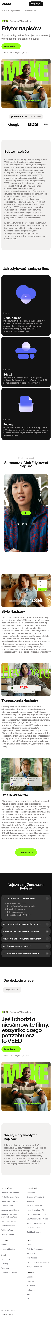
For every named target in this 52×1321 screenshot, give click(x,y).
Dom (3, 11)
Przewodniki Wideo (9, 1272)
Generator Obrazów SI (36, 1197)
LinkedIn (30, 1281)
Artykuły (4, 1264)
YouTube (30, 1277)
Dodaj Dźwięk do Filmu (10, 1192)
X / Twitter (31, 1286)
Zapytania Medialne (34, 1267)
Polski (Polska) (7, 1314)
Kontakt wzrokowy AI (35, 1210)
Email (29, 1299)
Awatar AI (31, 1192)
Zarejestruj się (36, 4)
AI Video (30, 1201)
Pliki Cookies (32, 1258)
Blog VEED (5, 1259)
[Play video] (26, 513)
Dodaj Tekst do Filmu (9, 1201)
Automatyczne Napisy (10, 1210)
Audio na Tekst (7, 1206)
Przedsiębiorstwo (8, 1249)
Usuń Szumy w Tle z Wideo (37, 1219)
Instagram (31, 1290)
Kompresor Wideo (8, 1221)
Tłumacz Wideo (7, 1234)
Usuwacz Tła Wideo (34, 1228)
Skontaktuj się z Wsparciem (38, 1262)
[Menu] (48, 3)
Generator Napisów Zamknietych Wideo (9, 1215)
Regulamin (31, 1253)
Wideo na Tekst (7, 1230)
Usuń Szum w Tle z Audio (36, 1214)
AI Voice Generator (34, 1206)
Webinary (5, 1268)
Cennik (4, 1245)
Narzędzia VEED (14, 11)
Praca (29, 1245)
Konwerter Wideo (8, 1226)
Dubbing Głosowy (34, 1232)
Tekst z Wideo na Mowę (36, 1223)
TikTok (29, 1294)
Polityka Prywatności (35, 1249)
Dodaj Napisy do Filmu (10, 1197)
